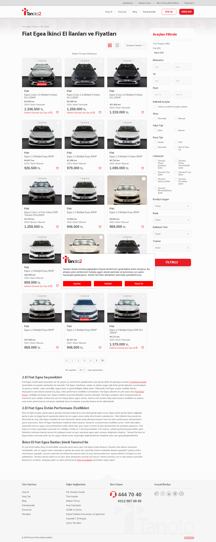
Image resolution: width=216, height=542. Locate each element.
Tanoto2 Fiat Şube (163, 173)
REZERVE (41, 84)
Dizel (160, 130)
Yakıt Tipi (158, 125)
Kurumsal (188, 3)
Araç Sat (122, 11)
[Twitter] (156, 493)
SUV (180, 142)
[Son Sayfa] (102, 360)
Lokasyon (158, 155)
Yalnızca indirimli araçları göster (172, 106)
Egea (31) (159, 52)
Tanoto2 (31, 12)
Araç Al (108, 11)
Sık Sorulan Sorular (75, 492)
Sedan (161, 142)
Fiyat (155, 87)
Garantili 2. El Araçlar (76, 518)
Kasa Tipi (158, 137)
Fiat (41, 27)
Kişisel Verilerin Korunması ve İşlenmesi (85, 514)
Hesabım (26, 514)
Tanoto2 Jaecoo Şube (164, 180)
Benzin (181, 130)
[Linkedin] (169, 493)
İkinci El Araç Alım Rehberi (168, 3)
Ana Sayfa (26, 27)
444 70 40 (130, 494)
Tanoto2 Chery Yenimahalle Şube (184, 164)
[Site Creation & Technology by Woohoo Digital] (189, 538)
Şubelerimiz (128, 3)
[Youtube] (181, 493)
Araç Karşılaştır (73, 505)
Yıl (154, 74)
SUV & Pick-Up (184, 148)
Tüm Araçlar (72, 496)
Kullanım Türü (160, 227)
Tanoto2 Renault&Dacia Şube (165, 190)
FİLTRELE (172, 262)
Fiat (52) (157, 48)
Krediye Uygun (161, 199)
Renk (155, 213)
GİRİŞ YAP (186, 11)
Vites (155, 113)
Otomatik (162, 118)
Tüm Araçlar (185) (161, 43)
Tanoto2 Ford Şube (184, 173)
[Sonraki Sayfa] (96, 360)
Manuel (181, 118)
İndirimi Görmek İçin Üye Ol (37, 112)
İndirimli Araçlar (161, 101)
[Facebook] (162, 493)
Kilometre (158, 60)
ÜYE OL (169, 11)
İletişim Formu (145, 3)
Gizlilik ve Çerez (74, 509)
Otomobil (162, 147)
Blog (135, 11)
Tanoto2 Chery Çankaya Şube (162, 164)
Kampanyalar (149, 11)
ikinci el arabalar (84, 460)
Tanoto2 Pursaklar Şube (182, 181)
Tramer (157, 241)
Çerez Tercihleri (73, 523)
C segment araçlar (137, 382)
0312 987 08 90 (130, 501)
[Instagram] (175, 493)
